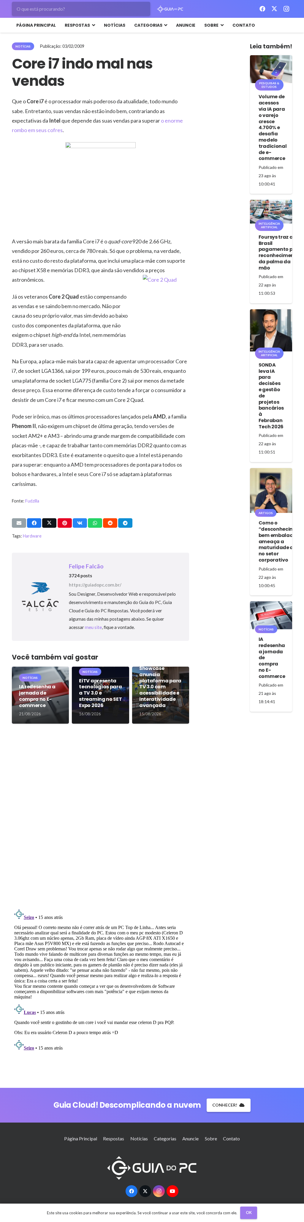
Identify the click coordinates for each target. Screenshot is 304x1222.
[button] (92, 25)
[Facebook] (262, 9)
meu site (93, 627)
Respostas (113, 1138)
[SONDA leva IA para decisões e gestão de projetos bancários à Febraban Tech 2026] (271, 330)
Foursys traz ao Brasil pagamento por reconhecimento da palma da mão (279, 252)
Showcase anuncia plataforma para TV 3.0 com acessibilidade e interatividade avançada (160, 687)
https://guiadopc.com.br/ (95, 584)
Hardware (32, 535)
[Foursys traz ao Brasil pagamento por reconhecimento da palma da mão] (271, 212)
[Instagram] (286, 9)
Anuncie (190, 1138)
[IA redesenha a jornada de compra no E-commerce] (271, 615)
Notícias (139, 1138)
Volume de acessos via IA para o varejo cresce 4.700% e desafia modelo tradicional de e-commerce (272, 127)
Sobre (211, 1138)
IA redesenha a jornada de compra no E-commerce (37, 696)
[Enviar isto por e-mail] (19, 523)
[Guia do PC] (170, 9)
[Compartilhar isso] (34, 523)
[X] (274, 9)
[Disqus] (100, 818)
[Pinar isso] (65, 523)
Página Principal (80, 1138)
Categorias (165, 1138)
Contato (231, 1138)
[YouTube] (172, 1191)
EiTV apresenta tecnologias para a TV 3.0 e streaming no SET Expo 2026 (100, 693)
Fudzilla (32, 500)
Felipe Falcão (86, 566)
